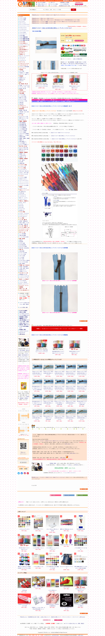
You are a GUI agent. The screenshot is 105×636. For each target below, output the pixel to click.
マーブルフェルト (23, 29)
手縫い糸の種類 (22, 235)
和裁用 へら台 (22, 153)
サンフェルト (22, 21)
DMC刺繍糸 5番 (22, 124)
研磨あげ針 (25, 221)
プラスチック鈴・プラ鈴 (24, 86)
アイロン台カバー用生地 (24, 260)
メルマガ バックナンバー (23, 331)
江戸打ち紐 (21, 193)
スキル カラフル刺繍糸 (24, 133)
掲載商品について (23, 318)
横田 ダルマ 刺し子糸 (23, 149)
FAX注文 (84, 65)
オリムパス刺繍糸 (23, 130)
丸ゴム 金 (21, 205)
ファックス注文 (53, 5)
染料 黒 (20, 240)
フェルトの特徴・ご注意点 (24, 321)
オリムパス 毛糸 (22, 99)
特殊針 (20, 222)
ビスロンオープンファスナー (24, 183)
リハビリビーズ (22, 60)
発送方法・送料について (24, 324)
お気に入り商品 (22, 312)
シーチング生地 (22, 254)
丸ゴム (24, 202)
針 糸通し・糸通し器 (23, 224)
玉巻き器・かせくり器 (24, 111)
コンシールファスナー (24, 180)
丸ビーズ (21, 55)
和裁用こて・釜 (22, 157)
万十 (20, 160)
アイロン (21, 213)
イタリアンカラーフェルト (24, 30)
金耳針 (20, 221)
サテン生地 (21, 258)
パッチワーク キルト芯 (24, 276)
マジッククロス (24, 358)
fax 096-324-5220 (55, 635)
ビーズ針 (27, 222)
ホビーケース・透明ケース (24, 74)
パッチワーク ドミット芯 (23, 277)
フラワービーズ (22, 57)
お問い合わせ (22, 334)
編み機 (20, 110)
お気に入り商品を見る (77, 58)
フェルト (26, 353)
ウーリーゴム (22, 208)
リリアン (26, 197)
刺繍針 (24, 222)
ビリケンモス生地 (23, 252)
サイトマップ (22, 332)
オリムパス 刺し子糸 (23, 147)
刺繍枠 (24, 138)
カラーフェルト (22, 22)
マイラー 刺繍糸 (22, 132)
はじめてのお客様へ (42, 2)
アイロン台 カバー (23, 216)
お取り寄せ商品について (24, 320)
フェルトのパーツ (23, 33)
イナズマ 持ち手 (22, 280)
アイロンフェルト (23, 27)
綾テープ (21, 197)
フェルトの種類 (22, 19)
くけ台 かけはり (22, 155)
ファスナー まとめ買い (24, 185)
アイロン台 (26, 213)
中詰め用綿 (25, 266)
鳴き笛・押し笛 (22, 88)
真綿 (24, 268)
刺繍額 (28, 138)
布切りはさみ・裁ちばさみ (24, 171)
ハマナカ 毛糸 (22, 94)
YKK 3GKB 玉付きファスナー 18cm (72, 19)
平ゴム (20, 202)
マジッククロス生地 (23, 261)
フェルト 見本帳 (22, 18)
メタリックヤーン (23, 199)
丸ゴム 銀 (21, 207)
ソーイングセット (23, 169)
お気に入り (52, 2)
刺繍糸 (19, 355)
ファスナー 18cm (52, 21)
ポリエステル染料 (23, 246)
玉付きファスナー (23, 178)
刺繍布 (20, 138)
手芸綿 (20, 266)
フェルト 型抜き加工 (23, 37)
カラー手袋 (21, 71)
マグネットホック (23, 188)
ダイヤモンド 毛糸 (23, 100)
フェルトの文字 (22, 32)
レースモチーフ (22, 119)
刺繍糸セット (21, 135)
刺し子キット (22, 150)
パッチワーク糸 (22, 166)
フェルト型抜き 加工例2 (24, 40)
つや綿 (20, 268)
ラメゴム (21, 204)
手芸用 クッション (23, 271)
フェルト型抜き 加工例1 (24, 38)
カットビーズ (26, 55)
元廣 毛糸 (21, 102)
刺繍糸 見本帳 (22, 136)
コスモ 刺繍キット (23, 143)
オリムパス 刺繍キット (24, 144)
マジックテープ (23, 356)
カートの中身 (83, 62)
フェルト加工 (22, 35)
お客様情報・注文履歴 (64, 2)
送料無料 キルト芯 (23, 274)
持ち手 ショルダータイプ (23, 283)
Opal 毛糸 (21, 104)
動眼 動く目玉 (22, 79)
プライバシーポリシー (66, 617)
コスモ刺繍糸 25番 (23, 128)
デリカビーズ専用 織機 (24, 66)
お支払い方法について (42, 4)
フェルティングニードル (24, 44)
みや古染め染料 (22, 244)
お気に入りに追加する (66, 58)
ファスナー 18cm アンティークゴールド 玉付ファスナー (68, 21)
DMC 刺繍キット (22, 141)
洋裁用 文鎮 (21, 163)
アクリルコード (22, 194)
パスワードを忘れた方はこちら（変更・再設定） (75, 623)
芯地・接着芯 (22, 263)
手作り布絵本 (22, 350)
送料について (64, 62)
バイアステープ (22, 196)
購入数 (62, 40)
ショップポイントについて (24, 313)
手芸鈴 (20, 85)
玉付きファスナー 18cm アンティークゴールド (60, 132)
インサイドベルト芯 (23, 174)
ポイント (82, 5)
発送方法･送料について (42, 5)
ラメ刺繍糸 (27, 135)
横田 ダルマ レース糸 (23, 118)
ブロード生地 (22, 255)
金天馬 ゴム (21, 210)
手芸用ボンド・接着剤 (24, 72)
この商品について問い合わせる (68, 63)
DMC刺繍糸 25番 (22, 125)
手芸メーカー (43, 18)
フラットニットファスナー (24, 182)
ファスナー (42, 440)
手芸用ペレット (22, 77)
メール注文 (79, 65)
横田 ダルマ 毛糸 (22, 97)
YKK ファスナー (50, 18)
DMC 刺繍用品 (22, 122)
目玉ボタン (21, 80)
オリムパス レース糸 (23, 116)
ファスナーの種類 (23, 177)
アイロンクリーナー (23, 214)
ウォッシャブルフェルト (24, 24)
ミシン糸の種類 (22, 233)
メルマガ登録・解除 (23, 307)
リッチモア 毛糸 (22, 96)
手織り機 (25, 110)
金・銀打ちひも (22, 191)
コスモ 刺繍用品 (22, 127)
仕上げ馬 (21, 161)
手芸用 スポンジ (22, 269)
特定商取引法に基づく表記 (64, 5)
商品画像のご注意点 (23, 316)
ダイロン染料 (22, 243)
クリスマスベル (26, 85)
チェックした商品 (54, 4)
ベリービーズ (22, 58)
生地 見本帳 (21, 251)
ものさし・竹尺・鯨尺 (24, 172)
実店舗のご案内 (22, 329)
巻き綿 (27, 268)
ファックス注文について (24, 315)
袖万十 (23, 160)
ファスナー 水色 (52, 23)
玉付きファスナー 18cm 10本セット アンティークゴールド (63, 135)
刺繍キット (21, 139)
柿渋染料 (21, 241)
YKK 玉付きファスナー (59, 19)
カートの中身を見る (64, 4)
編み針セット (22, 113)
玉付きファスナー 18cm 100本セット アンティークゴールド (64, 138)
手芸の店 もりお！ (36, 18)
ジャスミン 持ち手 (23, 282)
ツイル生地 (21, 257)
